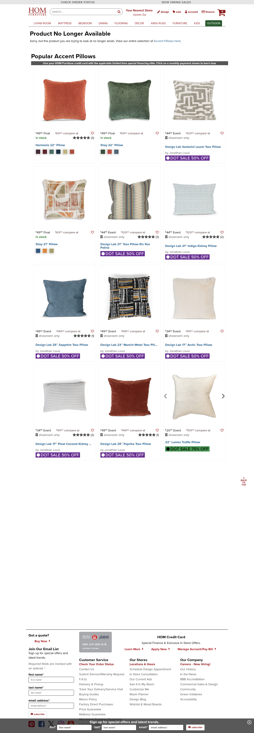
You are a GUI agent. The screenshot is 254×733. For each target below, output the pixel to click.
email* (143, 727)
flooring (121, 23)
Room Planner (139, 694)
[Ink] (58, 151)
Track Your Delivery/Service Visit (101, 689)
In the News (188, 674)
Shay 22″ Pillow (111, 145)
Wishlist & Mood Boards (146, 704)
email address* (39, 700)
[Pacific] (38, 250)
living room (42, 23)
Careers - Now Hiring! (195, 664)
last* (97, 727)
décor (139, 23)
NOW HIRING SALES (176, 2)
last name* (36, 687)
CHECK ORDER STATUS (78, 2)
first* (53, 727)
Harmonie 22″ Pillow (50, 145)
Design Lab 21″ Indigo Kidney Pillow (191, 246)
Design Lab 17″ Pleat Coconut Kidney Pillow (67, 444)
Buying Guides (89, 694)
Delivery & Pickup (91, 684)
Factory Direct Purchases (96, 704)
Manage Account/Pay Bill (195, 649)
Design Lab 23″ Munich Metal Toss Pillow (129, 345)
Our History (188, 669)
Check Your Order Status (96, 664)
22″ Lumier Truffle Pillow (182, 442)
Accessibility (188, 699)
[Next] (223, 396)
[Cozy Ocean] (116, 151)
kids (197, 23)
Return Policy (88, 699)
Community (188, 689)
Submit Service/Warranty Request (101, 674)
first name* (36, 674)
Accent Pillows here (167, 41)
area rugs (158, 23)
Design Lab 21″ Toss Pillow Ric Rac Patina (125, 246)
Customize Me (139, 689)
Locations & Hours (142, 664)
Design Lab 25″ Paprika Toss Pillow (125, 444)
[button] (139, 12)
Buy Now (41, 641)
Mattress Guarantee (92, 714)
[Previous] (165, 396)
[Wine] (44, 151)
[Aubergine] (38, 151)
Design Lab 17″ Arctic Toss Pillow (188, 345)
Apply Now (159, 649)
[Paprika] (71, 151)
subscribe (39, 714)
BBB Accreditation (192, 679)
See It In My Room (142, 684)
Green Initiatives (191, 694)
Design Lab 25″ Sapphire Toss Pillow (62, 345)
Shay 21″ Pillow (47, 244)
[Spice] (44, 250)
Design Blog (138, 699)
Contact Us (86, 669)
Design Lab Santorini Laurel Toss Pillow (193, 147)
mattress (65, 23)
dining (103, 23)
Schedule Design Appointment (150, 669)
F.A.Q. (83, 679)
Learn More (132, 649)
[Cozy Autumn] (109, 151)
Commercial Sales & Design (199, 684)
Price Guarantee (90, 709)
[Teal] (51, 151)
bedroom (85, 23)
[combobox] (83, 11)
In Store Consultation (144, 674)
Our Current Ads (141, 679)
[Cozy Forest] (102, 151)
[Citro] (51, 250)
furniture (180, 23)
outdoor (213, 23)
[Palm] (65, 151)
